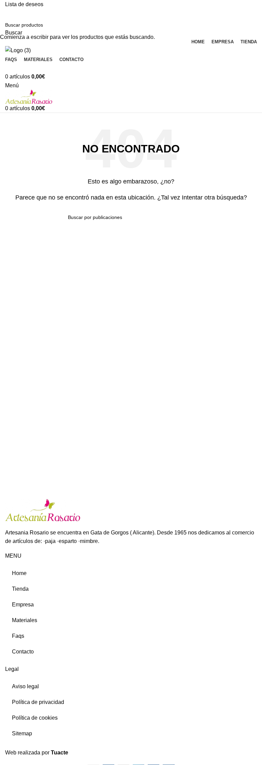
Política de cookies (35, 718)
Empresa (23, 604)
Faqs (18, 636)
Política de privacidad (38, 702)
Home (19, 573)
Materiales (24, 620)
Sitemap (22, 733)
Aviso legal (25, 686)
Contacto (23, 651)
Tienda (20, 589)
